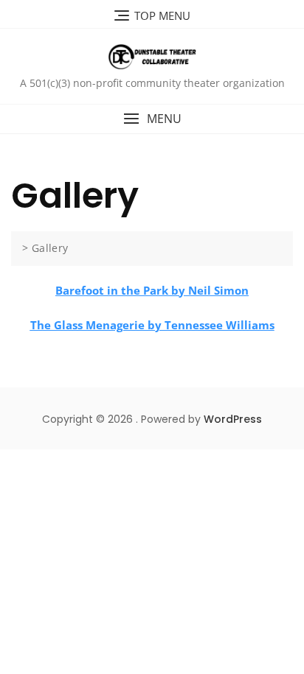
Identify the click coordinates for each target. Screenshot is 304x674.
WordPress (233, 419)
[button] (152, 119)
